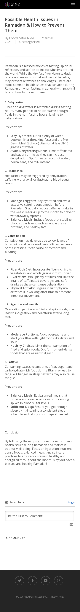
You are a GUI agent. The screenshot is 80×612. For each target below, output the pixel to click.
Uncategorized (29, 42)
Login (71, 502)
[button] (73, 4)
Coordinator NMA (21, 38)
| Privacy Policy (56, 596)
